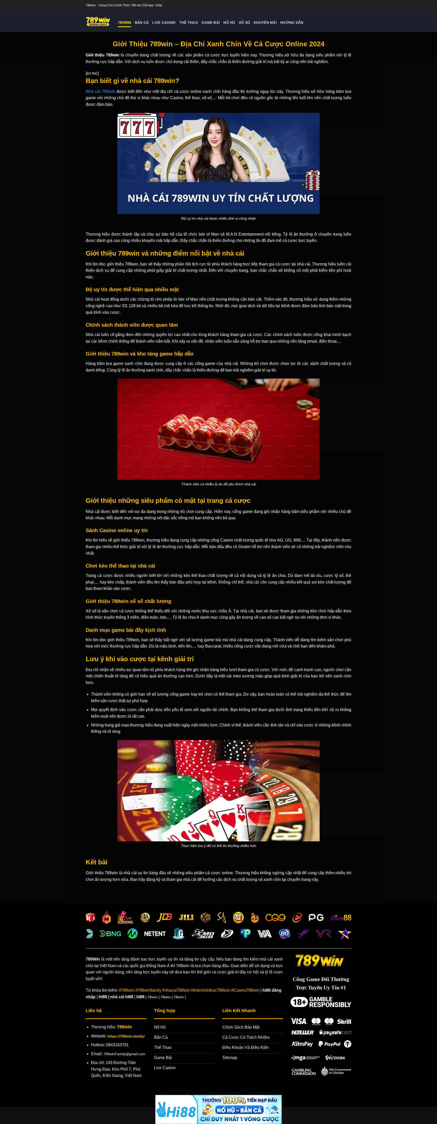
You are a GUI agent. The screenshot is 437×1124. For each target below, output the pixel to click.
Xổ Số (244, 22)
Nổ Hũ (229, 22)
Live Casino (164, 22)
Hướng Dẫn (291, 22)
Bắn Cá (142, 22)
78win (152, 997)
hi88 (140, 997)
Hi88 (103, 997)
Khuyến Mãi (265, 22)
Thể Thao (188, 22)
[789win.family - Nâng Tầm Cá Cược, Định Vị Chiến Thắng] (98, 21)
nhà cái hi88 (121, 997)
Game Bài (211, 22)
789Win (124, 22)
